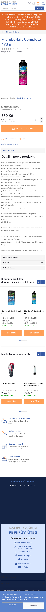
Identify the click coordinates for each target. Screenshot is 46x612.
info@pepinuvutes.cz (24, 542)
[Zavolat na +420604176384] (29, 3)
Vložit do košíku (24, 128)
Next (43, 282)
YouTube (25, 567)
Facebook (24, 559)
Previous (39, 282)
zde (25, 599)
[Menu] (43, 3)
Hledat (39, 8)
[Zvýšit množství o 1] (41, 118)
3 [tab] (24, 340)
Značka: (9, 144)
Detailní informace (23, 98)
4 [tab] (26, 340)
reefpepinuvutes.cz (24, 563)
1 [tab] (20, 340)
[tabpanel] (11, 312)
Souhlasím (33, 605)
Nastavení (12, 605)
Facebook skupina (24, 556)
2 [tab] (22, 340)
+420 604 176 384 (24, 552)
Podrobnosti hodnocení (31, 49)
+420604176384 (25, 546)
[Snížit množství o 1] (41, 121)
